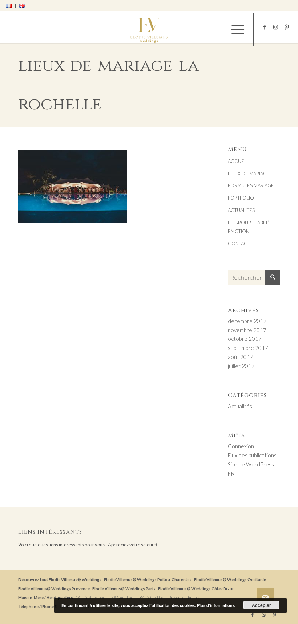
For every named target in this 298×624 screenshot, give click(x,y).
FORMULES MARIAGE (251, 185)
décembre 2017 (247, 321)
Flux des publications (252, 455)
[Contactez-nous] (265, 597)
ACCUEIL (238, 161)
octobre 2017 (245, 338)
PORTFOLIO (241, 198)
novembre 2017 (247, 330)
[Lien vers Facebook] (264, 26)
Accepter (261, 605)
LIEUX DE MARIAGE (249, 173)
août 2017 (240, 357)
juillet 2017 (241, 366)
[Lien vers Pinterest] (286, 26)
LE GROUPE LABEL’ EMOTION (248, 227)
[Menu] (234, 29)
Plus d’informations (216, 605)
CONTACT (239, 243)
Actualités (240, 406)
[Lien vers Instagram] (275, 26)
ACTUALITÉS (241, 210)
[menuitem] (11, 6)
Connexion (241, 446)
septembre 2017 (248, 347)
